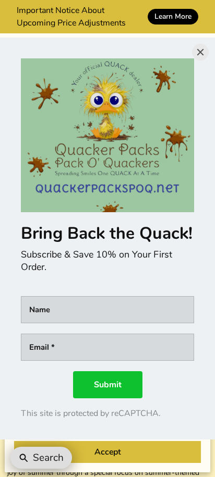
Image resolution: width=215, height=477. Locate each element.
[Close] (200, 52)
